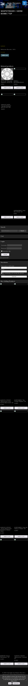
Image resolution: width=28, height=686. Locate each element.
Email (2, 269)
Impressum (6, 674)
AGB (11, 674)
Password (3, 248)
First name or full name (7, 266)
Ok (10, 683)
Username (4, 245)
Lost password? (4, 257)
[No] (26, 680)
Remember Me (6, 251)
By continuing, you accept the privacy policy (12, 274)
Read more (16, 683)
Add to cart (5, 55)
